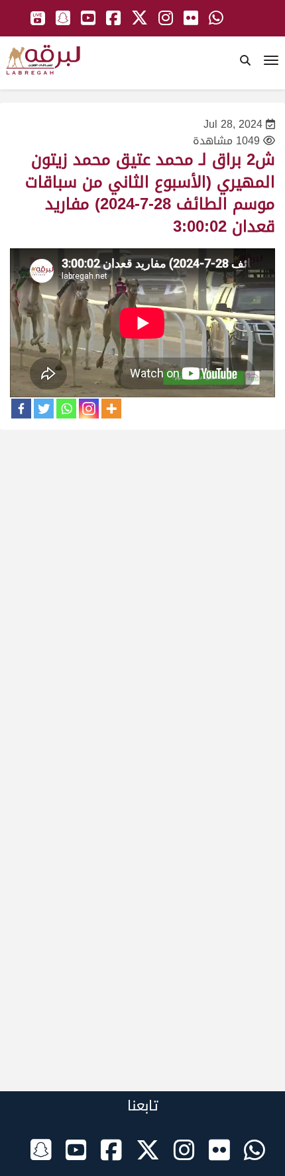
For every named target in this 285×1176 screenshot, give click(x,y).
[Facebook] (21, 408)
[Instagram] (89, 408)
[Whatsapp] (66, 408)
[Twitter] (44, 408)
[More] (111, 408)
